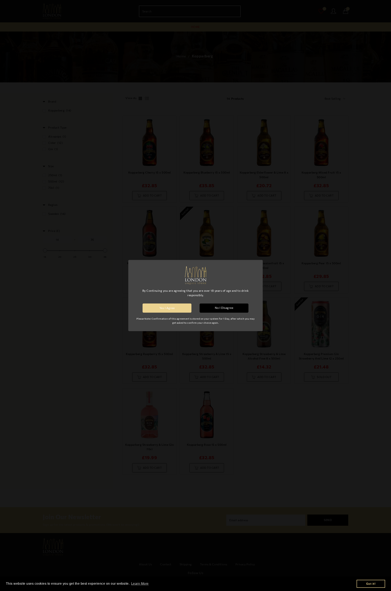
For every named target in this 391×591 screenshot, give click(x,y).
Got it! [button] (371, 583)
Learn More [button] (140, 583)
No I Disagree (224, 307)
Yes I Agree (167, 308)
